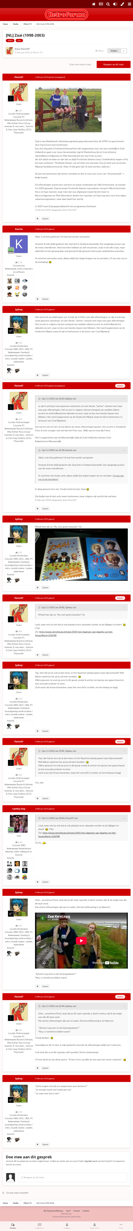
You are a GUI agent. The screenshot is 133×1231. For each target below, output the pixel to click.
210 (20, 342)
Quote (45, 218)
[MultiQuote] (37, 218)
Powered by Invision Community (67, 1216)
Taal (68, 1211)
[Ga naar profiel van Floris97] (9, 50)
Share (100, 50)
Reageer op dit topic (113, 64)
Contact (76, 1211)
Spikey (19, 309)
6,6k (20, 842)
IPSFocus (59, 1211)
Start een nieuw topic (80, 64)
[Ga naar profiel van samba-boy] (19, 824)
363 (20, 110)
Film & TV (38, 52)
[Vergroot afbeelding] (50, 262)
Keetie (19, 229)
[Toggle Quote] (39, 399)
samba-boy (18, 808)
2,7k (20, 262)
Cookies (86, 1211)
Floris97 (25, 48)
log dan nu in (91, 1161)
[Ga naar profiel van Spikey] (19, 324)
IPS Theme (48, 1211)
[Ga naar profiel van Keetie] (19, 244)
